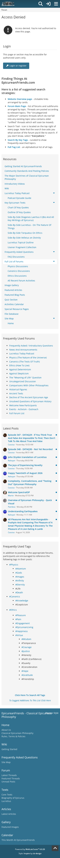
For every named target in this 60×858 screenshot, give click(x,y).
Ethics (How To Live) (19, 365)
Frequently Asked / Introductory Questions (31, 345)
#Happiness (21, 631)
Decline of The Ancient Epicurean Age (28, 397)
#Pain (18, 619)
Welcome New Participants (23, 405)
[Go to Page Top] (55, 848)
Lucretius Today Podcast (21, 353)
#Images (19, 576)
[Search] (41, 4)
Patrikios (11, 507)
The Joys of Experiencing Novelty (25, 465)
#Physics (13, 564)
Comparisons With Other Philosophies (28, 385)
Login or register (18, 65)
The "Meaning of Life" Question (25, 377)
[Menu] (56, 4)
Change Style (51, 712)
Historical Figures (18, 389)
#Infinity (19, 580)
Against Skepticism (19, 373)
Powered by (30, 849)
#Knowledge (21, 600)
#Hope (25, 671)
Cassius (11, 444)
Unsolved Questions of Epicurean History (30, 401)
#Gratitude (27, 675)
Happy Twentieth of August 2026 (25, 473)
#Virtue (19, 635)
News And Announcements (23, 349)
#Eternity (20, 584)
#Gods (18, 572)
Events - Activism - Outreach (23, 409)
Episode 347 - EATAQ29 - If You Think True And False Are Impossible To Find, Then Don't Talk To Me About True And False (31, 438)
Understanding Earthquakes (23, 511)
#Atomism (20, 568)
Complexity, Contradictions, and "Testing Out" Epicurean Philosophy (29, 482)
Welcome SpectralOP (19, 492)
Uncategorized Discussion (22, 381)
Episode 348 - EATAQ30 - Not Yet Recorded (30, 449)
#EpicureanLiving (24, 627)
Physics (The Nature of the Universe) (28, 357)
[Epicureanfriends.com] (8, 4)
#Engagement (22, 623)
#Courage (27, 647)
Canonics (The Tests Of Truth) (24, 361)
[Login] (48, 4)
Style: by (30, 853)
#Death (19, 592)
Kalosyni (11, 460)
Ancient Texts (16, 393)
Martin (11, 495)
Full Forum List (16, 413)
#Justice (26, 651)
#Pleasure (20, 615)
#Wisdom (26, 639)
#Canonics (14, 596)
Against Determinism (20, 369)
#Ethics (13, 609)
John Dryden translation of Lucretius (27, 457)
